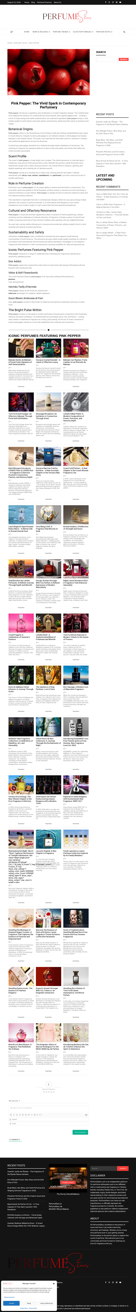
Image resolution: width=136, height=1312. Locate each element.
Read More (21, 386)
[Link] (34, 1114)
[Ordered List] (22, 1114)
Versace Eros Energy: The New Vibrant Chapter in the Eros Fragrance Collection (20, 799)
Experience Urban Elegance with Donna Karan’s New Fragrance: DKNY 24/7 (75, 799)
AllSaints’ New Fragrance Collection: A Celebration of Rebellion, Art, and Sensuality (20, 742)
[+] (40, 1114)
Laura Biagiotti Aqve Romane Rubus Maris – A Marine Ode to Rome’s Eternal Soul (20, 529)
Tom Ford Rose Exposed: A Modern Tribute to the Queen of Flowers (75, 637)
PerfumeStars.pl (55, 1203)
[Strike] (19, 1114)
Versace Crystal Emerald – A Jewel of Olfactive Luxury (48, 361)
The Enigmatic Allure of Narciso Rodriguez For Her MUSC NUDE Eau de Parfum (47, 1047)
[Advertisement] (112, 77)
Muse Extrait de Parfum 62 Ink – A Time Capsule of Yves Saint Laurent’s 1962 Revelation (112, 163)
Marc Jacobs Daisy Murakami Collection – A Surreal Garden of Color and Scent (112, 215)
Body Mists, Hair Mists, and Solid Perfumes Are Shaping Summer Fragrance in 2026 (109, 142)
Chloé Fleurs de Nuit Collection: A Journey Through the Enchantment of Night (48, 742)
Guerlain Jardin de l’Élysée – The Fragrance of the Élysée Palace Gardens (112, 123)
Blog (33, 2)
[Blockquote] (28, 1114)
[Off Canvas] (12, 32)
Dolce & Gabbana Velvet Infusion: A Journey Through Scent (20, 689)
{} (37, 1114)
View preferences (46, 1303)
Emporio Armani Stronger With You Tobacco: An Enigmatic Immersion (47, 990)
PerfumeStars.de (55, 1206)
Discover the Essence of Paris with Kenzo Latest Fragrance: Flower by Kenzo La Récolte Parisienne (48, 933)
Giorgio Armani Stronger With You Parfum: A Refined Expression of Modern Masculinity (48, 584)
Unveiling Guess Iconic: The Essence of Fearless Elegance (20, 990)
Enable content (68, 1182)
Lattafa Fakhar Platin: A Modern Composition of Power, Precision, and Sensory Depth (73, 417)
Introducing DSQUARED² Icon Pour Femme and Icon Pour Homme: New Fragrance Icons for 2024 (75, 742)
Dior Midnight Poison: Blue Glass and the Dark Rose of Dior (111, 132)
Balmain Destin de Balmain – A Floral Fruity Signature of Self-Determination (20, 362)
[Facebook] (104, 2)
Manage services (9, 1297)
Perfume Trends (60, 32)
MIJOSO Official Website (59, 1209)
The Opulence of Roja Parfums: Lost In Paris (45, 688)
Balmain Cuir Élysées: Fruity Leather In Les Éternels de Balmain (75, 362)
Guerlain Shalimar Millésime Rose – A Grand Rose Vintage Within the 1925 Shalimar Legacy (26, 1224)
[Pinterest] (115, 2)
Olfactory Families (82, 32)
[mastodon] (127, 2)
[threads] (123, 2)
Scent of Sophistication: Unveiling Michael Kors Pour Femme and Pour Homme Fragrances (75, 933)
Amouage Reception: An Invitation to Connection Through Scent (46, 416)
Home (26, 2)
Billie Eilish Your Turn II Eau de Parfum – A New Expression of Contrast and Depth (112, 197)
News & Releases (40, 32)
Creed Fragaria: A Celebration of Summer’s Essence (19, 637)
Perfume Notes (103, 32)
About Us (57, 2)
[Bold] (10, 1114)
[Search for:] (103, 1168)
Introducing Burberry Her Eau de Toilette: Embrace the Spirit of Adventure (75, 1047)
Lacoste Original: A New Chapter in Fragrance (46, 852)
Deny (29, 1303)
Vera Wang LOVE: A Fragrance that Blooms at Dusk (47, 529)
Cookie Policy (24, 1308)
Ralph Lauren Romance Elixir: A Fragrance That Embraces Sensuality (75, 583)
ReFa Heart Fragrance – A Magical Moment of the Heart (110, 205)
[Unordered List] (25, 1114)
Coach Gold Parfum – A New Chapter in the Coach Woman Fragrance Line (75, 470)
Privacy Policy (33, 1308)
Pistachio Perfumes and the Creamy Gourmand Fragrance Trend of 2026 (110, 153)
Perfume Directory (44, 2)
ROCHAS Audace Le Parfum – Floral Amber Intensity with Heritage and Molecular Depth (24, 1216)
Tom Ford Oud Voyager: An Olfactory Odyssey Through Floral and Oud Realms (20, 416)
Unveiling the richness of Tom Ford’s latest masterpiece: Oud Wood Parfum (74, 991)
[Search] (124, 32)
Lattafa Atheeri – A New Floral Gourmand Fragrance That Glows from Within (111, 235)
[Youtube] (119, 2)
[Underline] (16, 1114)
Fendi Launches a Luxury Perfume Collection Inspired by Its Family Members (75, 853)
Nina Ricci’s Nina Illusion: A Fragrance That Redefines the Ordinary (20, 1047)
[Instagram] (112, 2)
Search (123, 59)
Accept (11, 1303)
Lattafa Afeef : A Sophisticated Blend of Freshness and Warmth (46, 637)
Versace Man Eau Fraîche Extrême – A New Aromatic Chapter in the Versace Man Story (48, 471)
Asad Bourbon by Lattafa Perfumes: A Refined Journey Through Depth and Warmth (21, 583)
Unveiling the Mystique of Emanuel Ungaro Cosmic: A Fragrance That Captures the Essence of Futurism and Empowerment (20, 934)
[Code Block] (31, 1114)
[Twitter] (108, 2)
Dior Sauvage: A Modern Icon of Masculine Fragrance (75, 688)
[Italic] (13, 1114)
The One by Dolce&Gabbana (68, 1194)
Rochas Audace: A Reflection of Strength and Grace (75, 528)
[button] (54, 1284)
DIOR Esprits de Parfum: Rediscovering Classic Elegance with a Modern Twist (46, 800)
